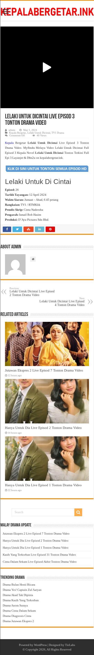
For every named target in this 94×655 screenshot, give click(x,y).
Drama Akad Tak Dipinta (18, 595)
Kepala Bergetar (17, 132)
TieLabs (70, 645)
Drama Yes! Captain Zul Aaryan (22, 589)
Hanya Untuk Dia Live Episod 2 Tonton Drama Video (43, 428)
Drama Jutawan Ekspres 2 (18, 621)
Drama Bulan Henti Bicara (19, 584)
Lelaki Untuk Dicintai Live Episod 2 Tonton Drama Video (32, 292)
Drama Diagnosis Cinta (17, 616)
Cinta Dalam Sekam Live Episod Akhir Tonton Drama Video (40, 561)
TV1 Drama (58, 132)
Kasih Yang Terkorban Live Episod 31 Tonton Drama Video (39, 554)
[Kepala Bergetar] (47, 10)
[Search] (78, 512)
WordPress (40, 645)
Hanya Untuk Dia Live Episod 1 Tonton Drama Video (43, 485)
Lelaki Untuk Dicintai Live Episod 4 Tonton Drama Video (61, 302)
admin (12, 130)
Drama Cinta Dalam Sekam (19, 610)
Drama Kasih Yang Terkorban (21, 600)
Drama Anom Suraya (15, 605)
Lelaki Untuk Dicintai (38, 132)
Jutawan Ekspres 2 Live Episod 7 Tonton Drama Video (44, 370)
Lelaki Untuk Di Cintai (38, 181)
